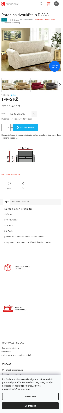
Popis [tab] (6, 201)
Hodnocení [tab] (15, 201)
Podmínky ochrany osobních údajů (16, 355)
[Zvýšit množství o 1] (11, 125)
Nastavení (30, 396)
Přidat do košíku (27, 127)
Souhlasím (30, 405)
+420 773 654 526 (13, 374)
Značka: (12, 22)
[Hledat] (41, 4)
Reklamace (6, 351)
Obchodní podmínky (10, 348)
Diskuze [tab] (25, 201)
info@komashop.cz (14, 370)
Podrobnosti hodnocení (45, 19)
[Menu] (56, 4)
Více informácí (23, 389)
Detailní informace (9, 174)
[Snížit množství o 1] (11, 129)
